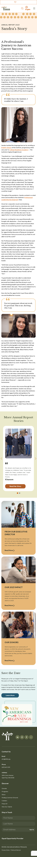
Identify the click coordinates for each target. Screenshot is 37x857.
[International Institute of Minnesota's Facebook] (26, 737)
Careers (4, 800)
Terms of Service (16, 850)
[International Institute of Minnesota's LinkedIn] (17, 737)
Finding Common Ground (10, 797)
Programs (5, 791)
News (3, 794)
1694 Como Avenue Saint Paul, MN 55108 (8, 776)
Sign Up (32, 829)
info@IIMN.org (6, 759)
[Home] (5, 8)
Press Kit (4, 804)
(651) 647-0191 (6, 767)
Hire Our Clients (7, 807)
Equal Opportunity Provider (12, 838)
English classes (6, 147)
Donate (4, 788)
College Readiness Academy (18, 150)
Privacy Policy (6, 850)
